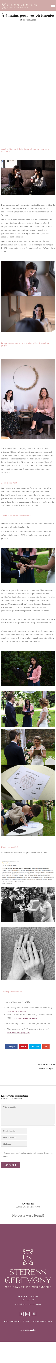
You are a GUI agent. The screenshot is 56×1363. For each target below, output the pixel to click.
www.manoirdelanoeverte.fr (25, 1017)
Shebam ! (27, 1321)
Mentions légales (28, 1329)
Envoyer (10, 1165)
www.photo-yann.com (16, 1011)
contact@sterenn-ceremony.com (28, 1304)
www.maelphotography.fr (18, 1032)
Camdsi (48, 1321)
